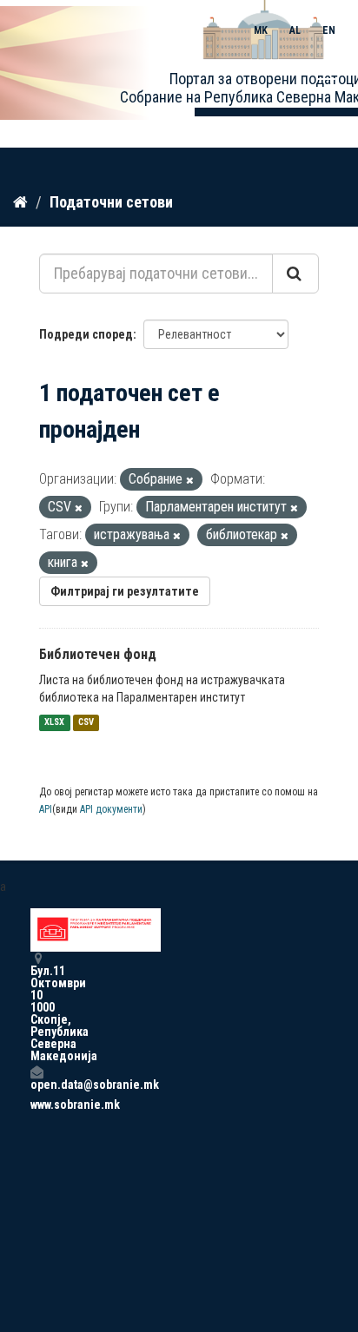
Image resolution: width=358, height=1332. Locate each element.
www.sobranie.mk (36, 1104)
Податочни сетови (111, 202)
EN (328, 30)
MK (261, 30)
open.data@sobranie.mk (36, 1084)
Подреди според (86, 334)
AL (295, 30)
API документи (111, 809)
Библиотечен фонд (97, 654)
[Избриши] (190, 480)
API (45, 809)
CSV (86, 723)
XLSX (54, 723)
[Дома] (20, 201)
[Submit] (295, 273)
